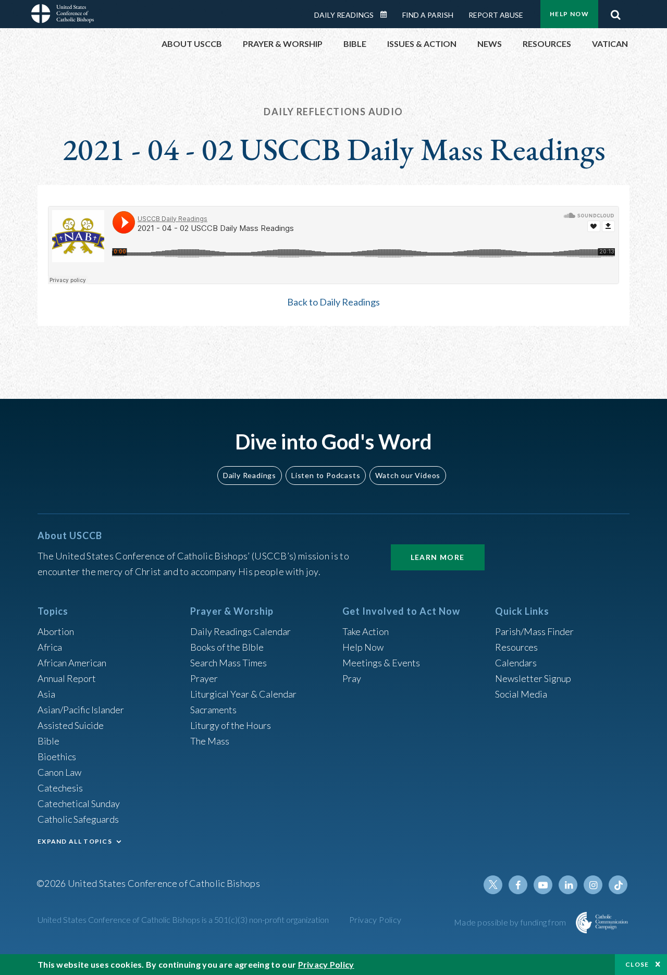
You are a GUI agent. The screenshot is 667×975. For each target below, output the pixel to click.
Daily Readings (344, 14)
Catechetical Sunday (79, 803)
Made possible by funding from (511, 922)
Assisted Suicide (71, 725)
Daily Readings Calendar (387, 14)
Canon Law (59, 772)
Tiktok (618, 884)
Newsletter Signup (533, 678)
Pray (351, 678)
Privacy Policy (375, 919)
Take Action (365, 631)
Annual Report (67, 678)
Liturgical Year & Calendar (243, 694)
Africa (50, 647)
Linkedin (568, 884)
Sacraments (213, 709)
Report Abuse (495, 14)
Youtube (543, 884)
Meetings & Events (381, 662)
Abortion (56, 631)
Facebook (518, 884)
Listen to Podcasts (325, 475)
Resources (516, 647)
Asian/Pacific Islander (81, 709)
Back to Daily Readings (333, 302)
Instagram (593, 884)
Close (637, 964)
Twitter (493, 884)
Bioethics (57, 756)
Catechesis (60, 788)
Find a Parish (427, 14)
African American (72, 662)
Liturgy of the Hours (230, 725)
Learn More (438, 557)
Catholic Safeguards (78, 819)
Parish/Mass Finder (534, 631)
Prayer (204, 678)
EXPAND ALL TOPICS (75, 841)
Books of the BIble (227, 647)
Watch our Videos (407, 475)
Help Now (569, 14)
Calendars (516, 662)
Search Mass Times (228, 662)
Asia (46, 694)
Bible (48, 741)
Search (615, 12)
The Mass (209, 741)
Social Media (521, 694)
